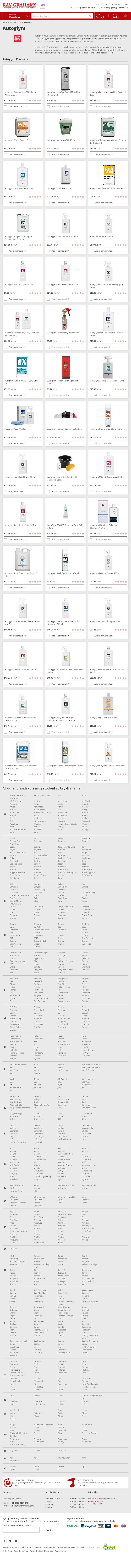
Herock (13, 1044)
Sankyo (13, 1295)
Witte (12, 1441)
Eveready (14, 969)
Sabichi (13, 1290)
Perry (84, 1217)
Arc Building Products (67, 824)
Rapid (84, 1256)
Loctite (85, 1136)
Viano (12, 1413)
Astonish (37, 829)
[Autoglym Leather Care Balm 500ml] (23, 656)
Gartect (37, 1013)
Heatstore (62, 1041)
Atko (60, 829)
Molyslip (13, 1173)
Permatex (62, 1217)
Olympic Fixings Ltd (66, 1197)
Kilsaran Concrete (41, 1105)
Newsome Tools (89, 1185)
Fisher (12, 987)
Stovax (60, 1344)
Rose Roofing (63, 1275)
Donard (13, 941)
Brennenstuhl (63, 869)
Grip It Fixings (16, 1027)
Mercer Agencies (89, 1165)
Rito (35, 1270)
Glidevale (38, 1018)
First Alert (62, 984)
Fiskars (37, 987)
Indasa (36, 1067)
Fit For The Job (64, 987)
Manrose (85, 1153)
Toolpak (85, 1381)
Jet (11, 1084)
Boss (84, 863)
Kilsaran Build (16, 1105)
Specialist (62, 1329)
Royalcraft (14, 1281)
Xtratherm (62, 1450)
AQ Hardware (40, 821)
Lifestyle (13, 1133)
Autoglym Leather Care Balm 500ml (20, 669)
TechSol (61, 1364)
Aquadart (86, 821)
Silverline (38, 1315)
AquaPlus (14, 824)
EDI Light (61, 955)
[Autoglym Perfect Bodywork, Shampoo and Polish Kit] (23, 319)
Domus (61, 938)
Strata (84, 1344)
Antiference (39, 818)
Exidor (12, 972)
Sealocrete (38, 1301)
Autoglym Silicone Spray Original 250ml (65, 765)
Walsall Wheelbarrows (43, 1424)
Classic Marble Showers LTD (16, 902)
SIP (35, 1318)
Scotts (36, 1298)
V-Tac (84, 1416)
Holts (60, 1050)
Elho (35, 961)
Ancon (36, 815)
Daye (12, 927)
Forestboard (15, 995)
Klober (60, 1107)
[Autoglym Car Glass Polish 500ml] (23, 175)
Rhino (60, 1264)
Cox (11, 912)
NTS (35, 1191)
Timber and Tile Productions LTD (17, 1374)
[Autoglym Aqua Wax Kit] (23, 415)
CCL (83, 889)
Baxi (83, 847)
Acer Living (62, 801)
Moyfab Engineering (42, 1176)
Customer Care (116, 4)
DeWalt (85, 932)
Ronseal (37, 1275)
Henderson (86, 1041)
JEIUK (60, 1082)
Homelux (62, 1052)
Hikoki (36, 1047)
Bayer (12, 849)
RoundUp (62, 1278)
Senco (36, 1310)
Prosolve (61, 1239)
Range (60, 1256)
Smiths (61, 1321)
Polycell (37, 1225)
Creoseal (13, 915)
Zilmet (36, 1466)
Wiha (36, 1433)
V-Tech (13, 1418)
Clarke (84, 898)
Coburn (85, 901)
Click (36, 901)
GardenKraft (39, 1010)
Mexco (85, 1168)
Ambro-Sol (86, 812)
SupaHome (14, 1352)
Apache (61, 818)
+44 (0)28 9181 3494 (85, 7)
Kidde (84, 1102)
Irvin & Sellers (88, 1070)
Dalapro (37, 924)
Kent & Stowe (63, 1099)
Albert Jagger (39, 809)
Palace (36, 1211)
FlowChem (38, 992)
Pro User (37, 1237)
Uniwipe (61, 1404)
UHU (60, 1395)
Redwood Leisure (17, 1261)
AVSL (12, 832)
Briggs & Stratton (17, 872)
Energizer (86, 961)
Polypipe (61, 1225)
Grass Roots (15, 1024)
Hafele (36, 1036)
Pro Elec (13, 1237)
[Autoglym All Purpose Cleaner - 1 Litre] (108, 367)
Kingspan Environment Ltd (20, 1109)
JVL (11, 1090)
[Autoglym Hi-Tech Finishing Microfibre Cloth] (65, 367)
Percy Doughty (40, 1217)
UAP (12, 1395)
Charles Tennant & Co (19, 895)
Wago (12, 1424)
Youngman (14, 1460)
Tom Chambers (16, 1381)
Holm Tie (14, 1050)
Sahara (13, 1293)
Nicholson (62, 1188)
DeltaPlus (62, 929)
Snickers (13, 1324)
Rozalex (37, 1281)
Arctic (84, 824)
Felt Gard (38, 981)
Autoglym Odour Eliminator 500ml (62, 236)
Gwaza (85, 1027)
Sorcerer (13, 1327)
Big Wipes (62, 855)
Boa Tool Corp (16, 863)
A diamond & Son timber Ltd (17, 797)
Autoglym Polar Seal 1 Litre (59, 188)
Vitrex (60, 1416)
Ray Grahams (39, 1258)
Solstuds (37, 1324)
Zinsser (61, 1466)
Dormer (85, 941)
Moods (61, 1173)
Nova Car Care (16, 1191)
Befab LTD (86, 849)
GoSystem (62, 1021)
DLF (11, 938)
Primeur (13, 1234)
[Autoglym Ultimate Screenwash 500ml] (108, 464)
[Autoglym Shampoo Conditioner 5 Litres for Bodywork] (108, 127)
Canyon (37, 886)
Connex (13, 909)
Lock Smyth (39, 1136)
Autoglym (86, 829)
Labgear (13, 1125)
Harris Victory (16, 1041)
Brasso (13, 869)
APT (11, 821)
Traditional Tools (89, 1386)
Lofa (12, 1139)
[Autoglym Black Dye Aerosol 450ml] (65, 560)
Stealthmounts (40, 1341)
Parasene (14, 1214)
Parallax (85, 1211)
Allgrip (84, 809)
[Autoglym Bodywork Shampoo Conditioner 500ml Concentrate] (65, 704)
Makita (13, 1151)
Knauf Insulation (89, 1107)
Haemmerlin (15, 1036)
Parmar (37, 1214)
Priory (60, 1234)
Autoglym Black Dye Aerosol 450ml (63, 573)
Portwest (37, 1228)
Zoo (59, 1469)
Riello (12, 1270)
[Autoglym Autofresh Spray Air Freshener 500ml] (65, 656)
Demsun (13, 932)
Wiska (84, 1439)
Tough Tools (63, 1384)
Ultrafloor (14, 1401)
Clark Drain (62, 898)
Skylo (84, 1318)
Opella (60, 1199)
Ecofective (14, 955)
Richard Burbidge (89, 1264)
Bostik (12, 866)
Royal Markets (88, 1278)
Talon (84, 1361)
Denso (60, 932)
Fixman (13, 989)
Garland (85, 1010)
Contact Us (49, 1551)
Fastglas (85, 978)
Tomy (60, 1381)
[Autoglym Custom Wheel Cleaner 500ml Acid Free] (23, 608)
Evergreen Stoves (65, 969)
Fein (11, 981)
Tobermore (86, 1378)
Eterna (84, 964)
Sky (59, 1318)
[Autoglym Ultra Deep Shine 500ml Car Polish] (108, 656)
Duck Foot (86, 944)
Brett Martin (87, 869)
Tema (12, 1367)
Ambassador (63, 812)
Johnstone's (39, 1087)
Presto (36, 1231)
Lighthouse (38, 1133)
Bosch (60, 863)
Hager (60, 1036)
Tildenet (61, 1370)
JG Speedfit (86, 1084)
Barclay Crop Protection (15, 842)
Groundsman (63, 1027)
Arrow (84, 826)
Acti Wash (86, 801)
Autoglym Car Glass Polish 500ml (19, 188)
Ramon (37, 1256)
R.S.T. (12, 1256)
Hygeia (37, 1058)
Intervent (38, 1070)
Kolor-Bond (87, 1113)
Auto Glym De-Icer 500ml (101, 236)
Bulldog (61, 875)
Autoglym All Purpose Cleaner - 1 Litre (107, 380)
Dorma (61, 941)
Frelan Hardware (41, 998)
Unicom (85, 1401)
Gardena (13, 1010)
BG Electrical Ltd (41, 855)
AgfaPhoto (38, 806)
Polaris (13, 1225)
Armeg (60, 826)
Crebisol (85, 912)
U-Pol (84, 1404)
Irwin (12, 1073)
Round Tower (39, 1278)
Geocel (85, 1013)
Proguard (14, 1239)
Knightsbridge (16, 1113)
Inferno (61, 1067)
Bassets (85, 841)
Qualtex (13, 1248)
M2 (11, 1148)
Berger (85, 852)
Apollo (84, 818)
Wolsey (61, 1441)
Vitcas (36, 1416)
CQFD (36, 912)
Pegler (12, 1217)
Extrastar (61, 972)
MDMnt (37, 1165)
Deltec (84, 929)
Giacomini (38, 1015)
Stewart (13, 1344)
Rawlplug (14, 1258)
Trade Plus (38, 1386)
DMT (36, 938)
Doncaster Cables (41, 941)
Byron (60, 878)
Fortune (85, 995)
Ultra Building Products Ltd (92, 1397)
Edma (84, 955)
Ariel (12, 826)
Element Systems (17, 961)
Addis (60, 804)
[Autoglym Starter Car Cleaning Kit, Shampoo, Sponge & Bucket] (65, 464)
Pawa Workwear (65, 1214)
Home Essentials (17, 1052)
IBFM (36, 1064)
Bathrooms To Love (66, 847)
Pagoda (13, 1211)
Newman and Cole (66, 1185)
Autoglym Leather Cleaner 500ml (104, 573)
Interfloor (14, 1070)
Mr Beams (62, 1176)
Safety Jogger (87, 1290)
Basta (12, 847)
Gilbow (85, 1015)
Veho (36, 1410)
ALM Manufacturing (42, 812)
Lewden (61, 1130)
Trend (12, 1389)
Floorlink (85, 989)
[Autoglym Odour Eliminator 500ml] (65, 223)
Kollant (61, 1113)
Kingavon (62, 1105)
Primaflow (86, 1231)
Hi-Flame (86, 1044)
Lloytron (13, 1136)
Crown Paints (87, 915)
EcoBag (85, 952)
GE (59, 1013)
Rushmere (14, 1284)
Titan (84, 1372)
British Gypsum (88, 872)
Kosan (84, 1116)
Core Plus (62, 909)
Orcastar (85, 1199)
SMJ (83, 1321)
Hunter (13, 1058)
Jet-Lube (37, 1084)
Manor (37, 1153)
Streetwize (14, 1347)
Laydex (61, 1128)
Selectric (85, 1307)
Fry (11, 1001)
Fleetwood (38, 989)
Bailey (60, 838)
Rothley (85, 1275)
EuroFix (61, 966)
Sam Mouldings (40, 1293)
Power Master (88, 1228)
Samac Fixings (64, 1293)
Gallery (37, 1007)
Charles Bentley (88, 892)
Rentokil (85, 1261)
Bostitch (37, 866)
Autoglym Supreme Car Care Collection (64, 429)
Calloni (61, 884)
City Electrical (15, 898)
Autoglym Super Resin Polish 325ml (20, 525)
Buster (36, 878)
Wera (12, 1430)
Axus (36, 832)
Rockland (62, 1273)
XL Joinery (14, 1450)
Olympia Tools (40, 1197)
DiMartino (38, 935)
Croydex (13, 918)
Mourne (85, 1173)
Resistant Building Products (41, 1265)
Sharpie (13, 1312)
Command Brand (65, 906)
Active (36, 804)
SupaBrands (87, 1349)
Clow (60, 901)
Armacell (37, 826)
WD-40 (13, 1427)
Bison (36, 858)
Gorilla (37, 1021)
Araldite (37, 824)
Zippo (12, 1469)
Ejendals (85, 958)
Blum (84, 861)
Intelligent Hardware (91, 1067)
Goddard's (86, 1018)
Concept (85, 906)
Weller (84, 1427)
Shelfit (36, 1312)
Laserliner (38, 1128)
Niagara (37, 1188)
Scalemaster (39, 1295)
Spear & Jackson (41, 1329)
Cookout (37, 909)
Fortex (60, 995)
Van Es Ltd (14, 1410)
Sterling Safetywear (90, 1341)
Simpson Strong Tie (66, 1315)
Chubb (84, 895)
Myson (85, 1179)
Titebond (14, 1378)
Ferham (61, 981)
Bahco (36, 838)
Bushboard (14, 878)
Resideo (13, 1264)
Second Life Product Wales (66, 1303)
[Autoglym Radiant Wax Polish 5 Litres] (108, 175)
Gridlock (85, 1024)
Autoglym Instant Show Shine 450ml (106, 429)
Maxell (37, 1162)
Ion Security (63, 1070)
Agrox (60, 806)
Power (60, 1228)
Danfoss (85, 924)
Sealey (12, 1301)
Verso (84, 1410)
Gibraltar (61, 1015)
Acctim (37, 801)
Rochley (37, 1273)
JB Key (36, 1079)
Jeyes (60, 1084)
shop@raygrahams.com (117, 7)
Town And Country (90, 1384)
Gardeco (85, 1007)
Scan (60, 1295)
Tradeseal (62, 1386)
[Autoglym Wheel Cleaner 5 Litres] (23, 127)
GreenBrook (63, 1024)
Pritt (83, 1234)
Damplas (61, 924)
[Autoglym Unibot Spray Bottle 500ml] (65, 319)
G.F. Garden (15, 1007)
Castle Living (39, 889)
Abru (60, 795)
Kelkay (36, 1099)
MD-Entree (14, 1165)
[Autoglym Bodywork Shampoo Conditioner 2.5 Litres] (23, 223)
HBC (35, 1041)
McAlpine (62, 1162)
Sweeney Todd (64, 1352)
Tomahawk (38, 1381)
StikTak (37, 1344)
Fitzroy (85, 987)
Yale (11, 1457)
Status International (18, 1341)
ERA (11, 964)
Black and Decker (65, 858)
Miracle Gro (87, 1170)
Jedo (12, 1082)
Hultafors (86, 1055)
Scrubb (61, 1298)
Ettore (12, 966)
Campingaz (14, 886)
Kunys (84, 1119)
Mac (59, 1148)
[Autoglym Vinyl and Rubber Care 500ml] (108, 752)
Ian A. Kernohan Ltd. (19, 1064)
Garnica (13, 1013)
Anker (84, 815)
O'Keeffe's (14, 1197)
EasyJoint (62, 952)
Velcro (60, 1410)
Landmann (86, 1125)
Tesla (36, 1367)
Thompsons (15, 1370)
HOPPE (85, 1052)
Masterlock (86, 1159)
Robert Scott (63, 1270)
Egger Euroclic (40, 958)
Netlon (37, 1185)
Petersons (38, 1220)
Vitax (12, 1416)
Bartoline (62, 841)
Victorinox (38, 1413)
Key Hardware (16, 1102)
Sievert (85, 1312)
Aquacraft (62, 821)
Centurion (14, 892)
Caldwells (38, 884)
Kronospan (38, 1119)
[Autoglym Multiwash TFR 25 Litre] (65, 127)
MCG (84, 1162)
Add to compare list (17, 106)
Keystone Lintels (65, 1102)
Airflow (13, 809)
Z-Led (36, 1469)
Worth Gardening (17, 1444)
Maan (36, 1148)
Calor (84, 884)
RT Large (61, 1281)
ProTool (85, 1239)
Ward (60, 1424)
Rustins (37, 1284)
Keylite (37, 1102)
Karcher (85, 1096)
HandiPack (38, 1038)
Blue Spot (62, 861)
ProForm (85, 1237)
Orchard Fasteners (18, 1202)
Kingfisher (86, 1105)
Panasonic (62, 1211)
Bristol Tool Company (67, 872)
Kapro (60, 1096)
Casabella (14, 889)
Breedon (37, 869)
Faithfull (37, 978)
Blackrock (14, 861)
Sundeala (62, 1349)
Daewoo (13, 924)
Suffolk (13, 1349)
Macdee (85, 1148)
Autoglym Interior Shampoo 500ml (105, 621)
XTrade (37, 1450)
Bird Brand (86, 855)
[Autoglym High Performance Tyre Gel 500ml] (108, 319)
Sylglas (85, 1352)
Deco (84, 927)
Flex (59, 989)
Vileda (84, 1413)
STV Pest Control (89, 1347)
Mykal (60, 1179)
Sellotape (14, 1310)
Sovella (61, 1327)
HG (35, 1044)
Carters (85, 886)
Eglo (59, 958)
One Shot (38, 1199)
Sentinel (85, 1310)
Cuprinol (61, 918)
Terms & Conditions (21, 1551)
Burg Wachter (88, 875)
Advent (85, 804)
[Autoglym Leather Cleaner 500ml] (108, 560)
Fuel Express (39, 1001)
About (105, 4)
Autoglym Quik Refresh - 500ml (104, 717)
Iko (11, 1067)
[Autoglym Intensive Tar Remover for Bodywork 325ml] (65, 608)
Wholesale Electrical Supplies (18, 1434)
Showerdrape (63, 1312)
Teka (84, 1364)
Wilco (60, 1433)
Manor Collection (65, 1153)
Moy (12, 1176)
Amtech (13, 815)
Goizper (13, 1021)
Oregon (37, 1202)
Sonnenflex (86, 1324)
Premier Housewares (19, 1231)
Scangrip (85, 1295)
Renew (60, 1261)
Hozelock (62, 1055)
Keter (84, 1099)
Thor (36, 1370)
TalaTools (62, 1361)
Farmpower (63, 978)
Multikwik (14, 1179)
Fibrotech (14, 984)
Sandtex (85, 1293)
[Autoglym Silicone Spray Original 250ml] (65, 752)
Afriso (12, 806)
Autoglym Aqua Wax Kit (15, 429)
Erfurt (36, 964)
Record (85, 1258)
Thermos (85, 1367)
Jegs (35, 1082)
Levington (38, 1130)
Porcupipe (86, 1225)
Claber (36, 898)
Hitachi (85, 1047)
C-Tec (36, 918)
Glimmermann (64, 1018)
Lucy (84, 1139)
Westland (62, 1430)
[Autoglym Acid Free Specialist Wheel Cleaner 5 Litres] (23, 752)
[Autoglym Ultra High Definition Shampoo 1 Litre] (108, 512)
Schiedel (13, 1298)
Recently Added (60, 1551)
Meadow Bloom (65, 1165)
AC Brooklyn (15, 801)
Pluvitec (85, 1222)
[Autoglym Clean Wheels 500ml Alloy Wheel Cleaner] (23, 79)
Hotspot (37, 1055)
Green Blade (39, 1024)
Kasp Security (15, 1099)
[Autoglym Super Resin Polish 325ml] (23, 512)
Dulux (12, 946)
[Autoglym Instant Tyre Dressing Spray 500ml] (108, 271)
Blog (126, 4)
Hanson (61, 1038)
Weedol (61, 1427)
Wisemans (62, 1439)
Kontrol (37, 1116)
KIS (35, 1107)
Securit (13, 1307)
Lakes (60, 1125)
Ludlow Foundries (18, 1142)
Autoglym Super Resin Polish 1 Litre (63, 284)
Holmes (37, 1050)
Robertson (86, 1270)
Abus (84, 795)
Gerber (13, 1015)
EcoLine (37, 955)
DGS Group (15, 935)
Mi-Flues (13, 1170)
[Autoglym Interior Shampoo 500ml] (108, 608)
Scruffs (85, 1298)
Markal (85, 1156)
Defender (14, 929)
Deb (59, 927)
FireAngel (38, 984)
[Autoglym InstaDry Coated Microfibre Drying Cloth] (65, 79)
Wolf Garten (39, 1441)
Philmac (85, 1220)
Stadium (13, 1335)
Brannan (85, 866)
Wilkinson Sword (89, 1433)
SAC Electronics (40, 1290)
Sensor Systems (64, 1310)
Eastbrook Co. (16, 952)
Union (12, 1404)
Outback (37, 1205)
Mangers (61, 1151)
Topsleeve (14, 1384)
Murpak (37, 1179)
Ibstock (61, 1064)
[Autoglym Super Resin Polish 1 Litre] (65, 271)
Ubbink (37, 1395)
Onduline (14, 1199)
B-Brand (61, 849)
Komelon (14, 1116)
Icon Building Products (91, 1064)
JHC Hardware (16, 1087)
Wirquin (37, 1439)
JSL (83, 1087)
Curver (85, 918)
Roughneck (14, 1278)
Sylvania (13, 1355)
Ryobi (84, 1284)
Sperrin (13, 1332)
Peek (84, 1214)
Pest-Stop (14, 1220)
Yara (35, 1457)
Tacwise (37, 1361)
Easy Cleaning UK (41, 952)
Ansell (12, 818)
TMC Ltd (37, 1378)
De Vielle (37, 927)
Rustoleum (62, 1284)
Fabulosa (14, 978)
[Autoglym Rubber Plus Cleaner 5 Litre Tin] (23, 367)
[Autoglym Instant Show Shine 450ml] (108, 415)
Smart (12, 1321)
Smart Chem (39, 1321)
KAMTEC (37, 1096)
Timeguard (62, 1372)
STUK (60, 1347)
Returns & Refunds (36, 1551)
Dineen (61, 935)
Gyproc (13, 1030)
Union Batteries (40, 1404)
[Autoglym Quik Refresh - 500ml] (108, 704)
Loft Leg (37, 1139)
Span (12, 1329)
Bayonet (37, 849)
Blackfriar (86, 858)
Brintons (37, 872)
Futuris (85, 1001)
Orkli (60, 1202)
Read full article (95, 1501)
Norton (85, 1188)
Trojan (84, 1389)
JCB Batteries (63, 1079)
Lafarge (37, 1125)
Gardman (62, 1010)
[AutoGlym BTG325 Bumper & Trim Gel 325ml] (65, 512)
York (84, 1457)
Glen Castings (16, 1018)
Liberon (85, 1130)
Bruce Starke (15, 875)
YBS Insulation (64, 1457)
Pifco (12, 1222)
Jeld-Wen (85, 1082)
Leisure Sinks (87, 1128)
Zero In (13, 1466)
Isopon (37, 1073)
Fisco (84, 984)
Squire (60, 1332)
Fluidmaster (63, 992)
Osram (13, 1205)
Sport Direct (39, 1332)
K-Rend (13, 1119)
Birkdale (13, 858)
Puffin (12, 1242)
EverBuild (86, 966)
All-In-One (14, 812)
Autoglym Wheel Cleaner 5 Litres (19, 140)
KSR (59, 1119)
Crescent (37, 915)
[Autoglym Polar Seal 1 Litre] (65, 175)
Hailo (84, 1036)
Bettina (13, 855)
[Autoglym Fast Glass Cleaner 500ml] (23, 464)
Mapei (12, 1156)
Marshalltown (40, 1159)
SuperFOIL (38, 1352)
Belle (60, 852)
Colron (13, 906)
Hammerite (15, 1038)
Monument (38, 1173)
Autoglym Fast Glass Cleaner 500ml (20, 477)
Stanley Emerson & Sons (90, 1337)
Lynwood (38, 1142)
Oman (84, 1197)
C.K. (11, 884)
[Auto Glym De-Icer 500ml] (108, 223)
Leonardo (14, 1130)
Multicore (86, 1176)
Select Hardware (65, 1307)
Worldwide (86, 1441)
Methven (61, 1168)
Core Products (88, 909)
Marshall (13, 1159)
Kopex (60, 1116)
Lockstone (62, 1136)
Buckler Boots (40, 875)
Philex (60, 1220)
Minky (60, 1170)
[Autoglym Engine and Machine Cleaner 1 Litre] (108, 79)
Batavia (37, 847)
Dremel (61, 944)
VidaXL (61, 1413)
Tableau (13, 1361)
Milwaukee (38, 1170)
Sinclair (85, 1315)
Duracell (37, 946)
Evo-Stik (85, 969)
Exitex (36, 972)
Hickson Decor (64, 1044)
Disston (85, 935)
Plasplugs (38, 1222)
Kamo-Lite (14, 1096)
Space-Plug (86, 1327)
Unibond (61, 1401)
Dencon (37, 932)
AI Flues (85, 806)
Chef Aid (61, 895)
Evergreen (38, 969)
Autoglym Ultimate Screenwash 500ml (107, 477)
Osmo (84, 1202)
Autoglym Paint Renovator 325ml (19, 284)
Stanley (61, 1335)
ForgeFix (37, 995)
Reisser (37, 1261)
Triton (60, 1389)
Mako (36, 1151)
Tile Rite (85, 1370)
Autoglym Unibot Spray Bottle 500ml (63, 332)
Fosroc (13, 998)
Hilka (60, 1047)
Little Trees (86, 1133)
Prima (60, 1231)
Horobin (13, 1055)
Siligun (13, 1315)
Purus (60, 1242)
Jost (59, 1087)
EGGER (13, 958)
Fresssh (61, 998)
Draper (37, 944)
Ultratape (38, 1401)
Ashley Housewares (18, 829)
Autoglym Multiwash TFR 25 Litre (62, 140)
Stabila (85, 1332)
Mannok (13, 1153)
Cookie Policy (7, 1551)
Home (97, 4)
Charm (37, 895)
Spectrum (86, 1329)
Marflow (61, 1156)
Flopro (12, 992)
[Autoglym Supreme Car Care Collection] (65, 415)
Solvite (60, 1324)
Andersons (62, 815)
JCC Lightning (87, 1079)
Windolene (14, 1439)
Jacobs (12, 1079)
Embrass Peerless (65, 961)
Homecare (38, 1052)
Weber (36, 1427)
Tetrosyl (61, 1367)
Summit (37, 1349)
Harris (84, 1038)
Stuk (35, 1347)
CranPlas (61, 912)
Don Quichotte (88, 938)
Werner (37, 1430)
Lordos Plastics (64, 1139)
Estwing (61, 964)
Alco (59, 809)
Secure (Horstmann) (90, 1301)
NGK (12, 1188)
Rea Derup (62, 1258)
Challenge (38, 892)
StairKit (37, 1335)
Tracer (12, 1386)
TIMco (36, 1372)
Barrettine (38, 841)
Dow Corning (15, 944)
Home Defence (88, 1050)
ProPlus (37, 1239)
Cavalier (61, 889)
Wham (84, 1430)
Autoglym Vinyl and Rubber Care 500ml (107, 765)
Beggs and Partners (18, 852)
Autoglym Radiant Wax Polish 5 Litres (106, 188)
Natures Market (16, 1185)
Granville (86, 1021)
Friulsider (86, 998)
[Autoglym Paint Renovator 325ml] (23, 271)
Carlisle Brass (63, 886)
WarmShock (87, 1424)
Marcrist (37, 1156)
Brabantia (62, 866)
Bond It (37, 863)
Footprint (86, 992)
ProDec (61, 1237)
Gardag (61, 1007)
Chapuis (61, 892)
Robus (12, 1273)
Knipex (37, 1113)
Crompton (62, 915)
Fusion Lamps (64, 1001)
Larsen (13, 1128)
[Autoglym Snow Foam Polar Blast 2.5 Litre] (23, 560)
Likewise (61, 1133)
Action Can (14, 804)
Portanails (14, 1228)
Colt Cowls (38, 906)
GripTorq (38, 1027)
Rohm (84, 1273)
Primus (37, 1234)
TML (59, 1378)
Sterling (61, 1341)
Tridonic (37, 1389)
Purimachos (39, 1242)
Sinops (13, 1318)
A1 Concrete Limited (43, 795)
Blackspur (38, 861)
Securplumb (39, 1307)
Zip (83, 1466)
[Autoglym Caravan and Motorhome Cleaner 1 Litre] (23, 704)
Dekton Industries (41, 929)
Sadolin (61, 1290)
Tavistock (14, 1364)
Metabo (37, 1168)
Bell (35, 852)
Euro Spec (38, 966)
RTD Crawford (88, 1281)
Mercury (13, 1168)
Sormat (37, 1327)
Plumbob (62, 1222)
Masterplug (15, 1162)
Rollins (13, 1275)
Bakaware (86, 838)
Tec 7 (36, 1364)
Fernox (85, 981)
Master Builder (64, 1159)
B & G (12, 838)
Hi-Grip (13, 1047)
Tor (35, 1384)
